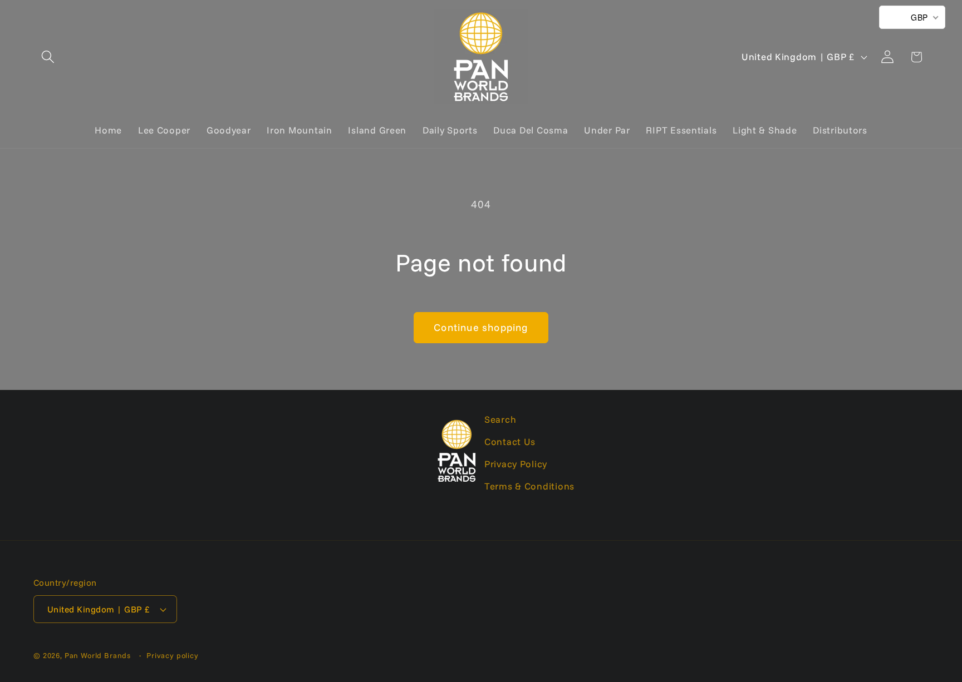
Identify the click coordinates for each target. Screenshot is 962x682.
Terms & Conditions (529, 486)
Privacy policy (172, 655)
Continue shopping (481, 327)
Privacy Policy (515, 464)
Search (500, 419)
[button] (48, 57)
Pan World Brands (98, 655)
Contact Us (510, 441)
